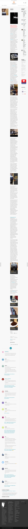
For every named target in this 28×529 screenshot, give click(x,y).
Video (15, 521)
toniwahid (16, 337)
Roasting (16, 520)
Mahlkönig (11, 39)
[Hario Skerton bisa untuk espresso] (0, 265)
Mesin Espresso (17, 515)
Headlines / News (17, 513)
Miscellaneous (17, 517)
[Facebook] (24, 527)
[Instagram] (25, 527)
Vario (11, 9)
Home (21, 5)
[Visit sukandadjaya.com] (23, 83)
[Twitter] (23, 527)
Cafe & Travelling (17, 508)
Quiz (15, 519)
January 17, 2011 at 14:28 (4, 491)
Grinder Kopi (23, 5)
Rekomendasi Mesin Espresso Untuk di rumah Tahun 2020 (23, 66)
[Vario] (5, 12)
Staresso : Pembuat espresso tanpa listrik (23, 75)
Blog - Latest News (4, 5)
